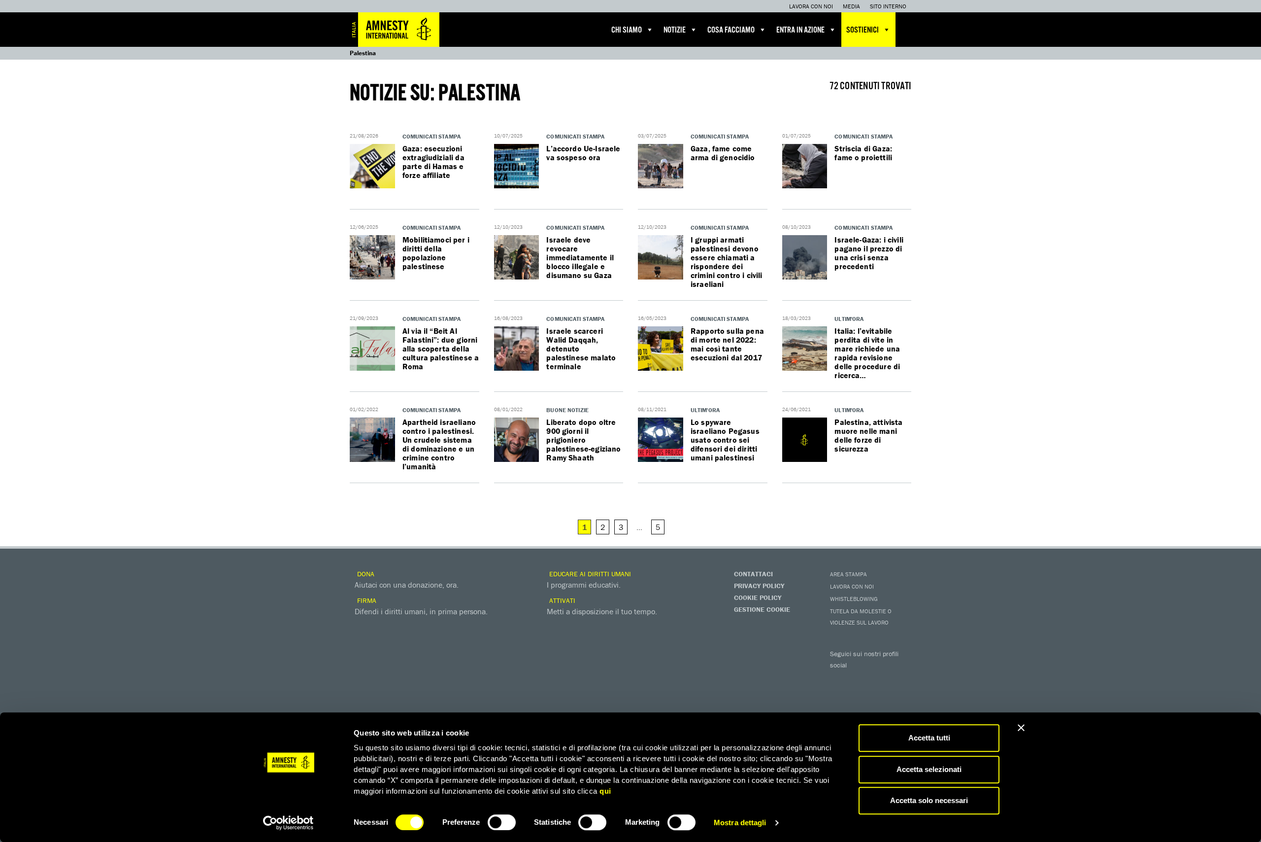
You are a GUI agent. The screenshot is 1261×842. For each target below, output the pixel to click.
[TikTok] (879, 696)
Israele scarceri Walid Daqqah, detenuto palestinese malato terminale (581, 348)
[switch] (502, 822)
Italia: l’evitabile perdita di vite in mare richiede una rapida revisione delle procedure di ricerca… (867, 353)
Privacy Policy (759, 585)
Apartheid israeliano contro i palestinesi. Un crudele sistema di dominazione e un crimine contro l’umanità (439, 444)
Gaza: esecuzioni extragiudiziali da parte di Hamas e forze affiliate (433, 161)
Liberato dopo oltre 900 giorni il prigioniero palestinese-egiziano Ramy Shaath (583, 440)
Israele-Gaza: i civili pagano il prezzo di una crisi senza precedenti (868, 253)
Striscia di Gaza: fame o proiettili (863, 153)
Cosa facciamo (731, 30)
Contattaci (753, 573)
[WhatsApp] (859, 696)
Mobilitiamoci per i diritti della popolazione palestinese (435, 253)
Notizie (675, 30)
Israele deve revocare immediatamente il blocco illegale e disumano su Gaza (580, 257)
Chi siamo (626, 30)
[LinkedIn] (840, 696)
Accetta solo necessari (929, 800)
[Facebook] (840, 679)
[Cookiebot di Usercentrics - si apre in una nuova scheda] (288, 822)
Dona (364, 573)
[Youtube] (879, 679)
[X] (859, 679)
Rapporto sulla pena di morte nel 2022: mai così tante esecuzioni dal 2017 (727, 344)
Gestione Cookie (762, 609)
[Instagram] (899, 679)
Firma (365, 600)
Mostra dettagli (740, 822)
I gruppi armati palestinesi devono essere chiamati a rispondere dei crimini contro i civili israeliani (727, 261)
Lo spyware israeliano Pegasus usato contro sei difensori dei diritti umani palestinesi (725, 440)
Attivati (561, 600)
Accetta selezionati (929, 769)
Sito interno (888, 6)
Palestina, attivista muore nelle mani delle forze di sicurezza (868, 435)
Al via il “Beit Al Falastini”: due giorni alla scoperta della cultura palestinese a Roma (440, 348)
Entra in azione (800, 30)
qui (605, 791)
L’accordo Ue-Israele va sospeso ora (583, 153)
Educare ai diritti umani (589, 573)
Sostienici (862, 30)
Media (851, 6)
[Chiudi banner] (1021, 727)
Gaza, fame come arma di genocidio (723, 153)
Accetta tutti (929, 738)
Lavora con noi (811, 6)
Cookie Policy (757, 597)
